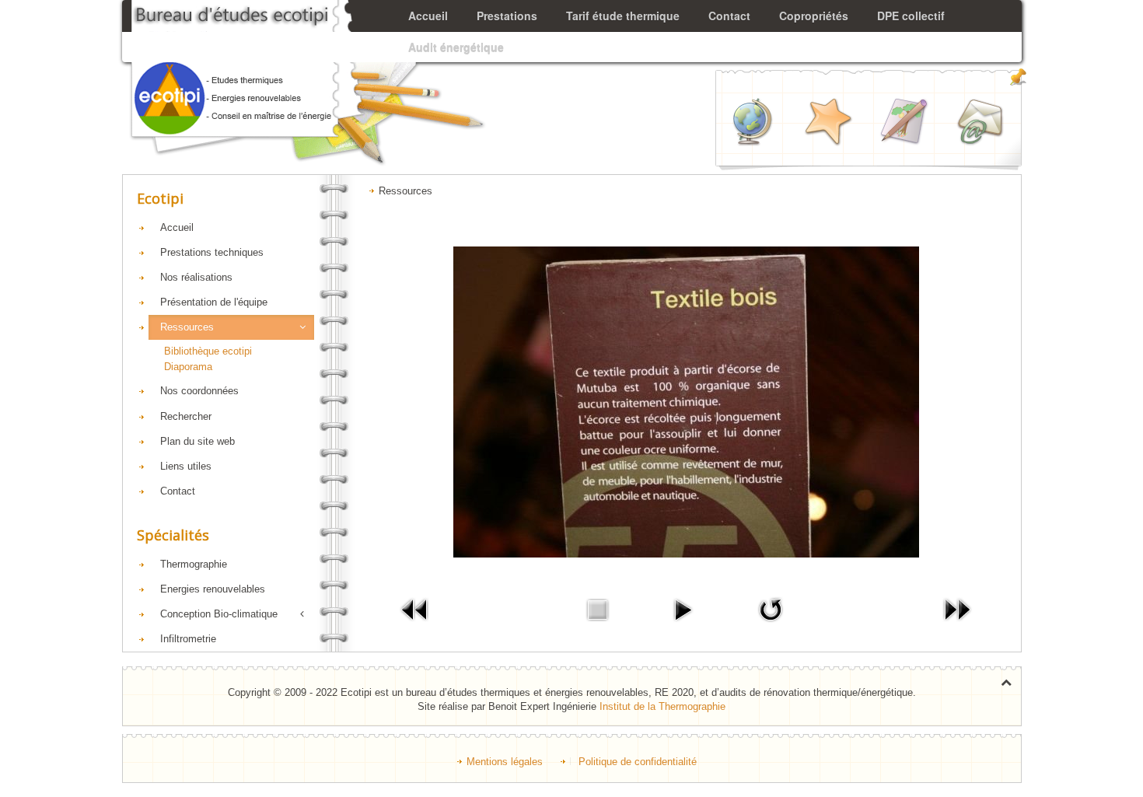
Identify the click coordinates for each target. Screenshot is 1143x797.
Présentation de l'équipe (213, 302)
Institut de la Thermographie (662, 706)
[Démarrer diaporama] (682, 609)
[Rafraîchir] (770, 609)
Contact (177, 491)
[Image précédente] (415, 609)
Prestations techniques (212, 252)
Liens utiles (185, 466)
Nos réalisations (196, 277)
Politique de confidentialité (637, 761)
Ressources (187, 327)
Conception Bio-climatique (219, 614)
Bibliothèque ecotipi (208, 351)
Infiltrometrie (188, 639)
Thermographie (193, 564)
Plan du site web (197, 441)
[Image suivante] (957, 609)
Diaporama (188, 366)
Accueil (177, 227)
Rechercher (185, 416)
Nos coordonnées (199, 391)
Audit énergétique (456, 46)
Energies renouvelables (212, 589)
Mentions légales (505, 761)
